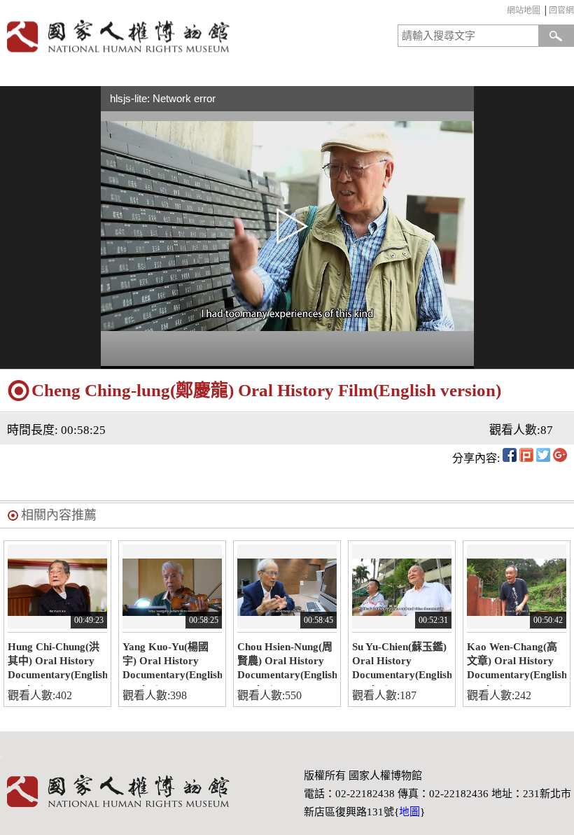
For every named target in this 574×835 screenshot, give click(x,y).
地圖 (409, 812)
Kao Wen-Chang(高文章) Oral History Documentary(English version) (516, 663)
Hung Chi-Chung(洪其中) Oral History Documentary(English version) (57, 663)
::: (504, 12)
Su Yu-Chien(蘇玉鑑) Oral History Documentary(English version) (401, 663)
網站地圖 (523, 10)
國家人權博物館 (140, 36)
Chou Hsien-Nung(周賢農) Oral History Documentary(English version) (287, 663)
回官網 (561, 10)
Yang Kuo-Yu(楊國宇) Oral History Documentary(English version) (172, 663)
